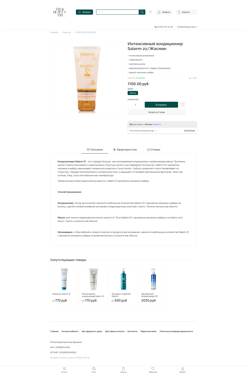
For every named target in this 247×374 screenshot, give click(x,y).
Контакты (132, 331)
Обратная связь (148, 331)
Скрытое (66, 32)
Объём (130, 89)
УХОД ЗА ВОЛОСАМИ (85, 32)
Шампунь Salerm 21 (61, 293)
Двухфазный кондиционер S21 (149, 295)
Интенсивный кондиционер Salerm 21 (93, 295)
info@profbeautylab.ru (187, 27)
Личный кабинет (70, 331)
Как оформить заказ (92, 331)
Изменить (157, 124)
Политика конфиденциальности (176, 331)
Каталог (87, 12)
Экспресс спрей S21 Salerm (121, 295)
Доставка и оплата (114, 331)
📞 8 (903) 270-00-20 (164, 27)
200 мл (133, 93)
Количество (133, 100)
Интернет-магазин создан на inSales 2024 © (69, 357)
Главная (54, 32)
